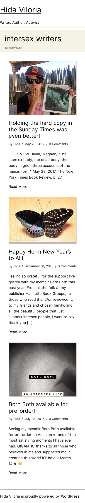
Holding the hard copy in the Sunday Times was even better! (40, 129)
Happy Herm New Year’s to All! (40, 254)
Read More (18, 186)
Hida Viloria (20, 9)
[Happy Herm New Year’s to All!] (42, 240)
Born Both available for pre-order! (38, 407)
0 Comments (58, 144)
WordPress (70, 496)
